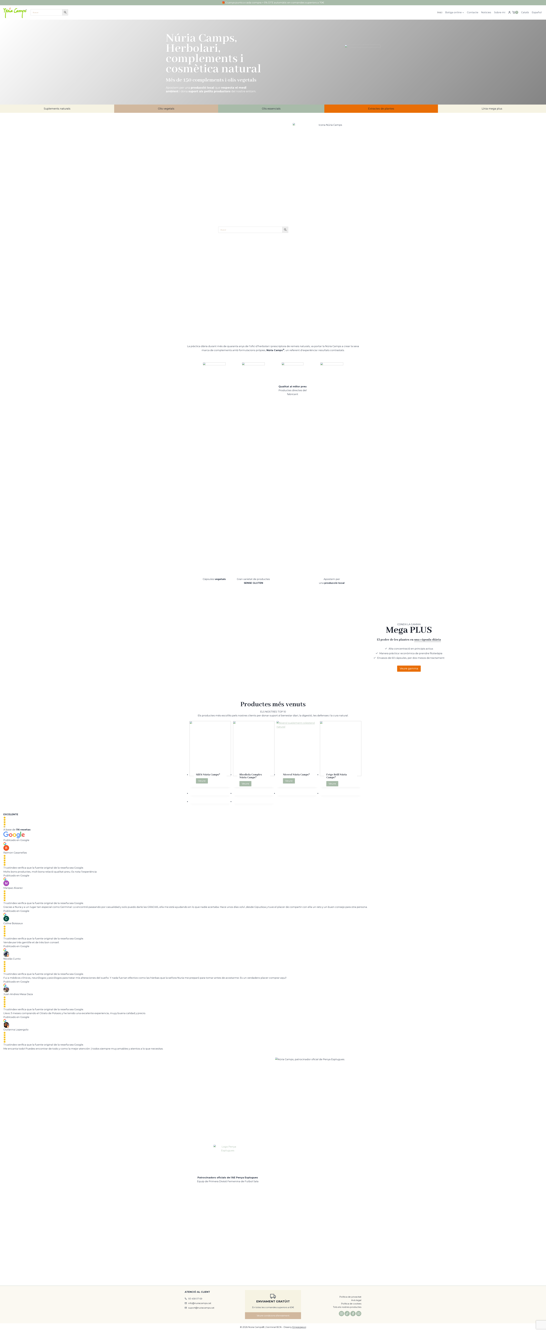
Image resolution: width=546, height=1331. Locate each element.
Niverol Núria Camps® (296, 774)
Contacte (472, 12)
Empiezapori (299, 1327)
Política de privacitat (350, 1296)
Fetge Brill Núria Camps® (336, 776)
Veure (203, 781)
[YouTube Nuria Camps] (358, 1313)
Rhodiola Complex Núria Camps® (250, 776)
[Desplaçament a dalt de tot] (540, 1320)
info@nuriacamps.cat (199, 1303)
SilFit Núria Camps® (208, 774)
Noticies (486, 12)
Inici (439, 12)
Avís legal (356, 1300)
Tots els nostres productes (347, 1307)
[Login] (509, 12)
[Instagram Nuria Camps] (341, 1313)
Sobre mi (499, 12)
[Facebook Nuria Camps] (353, 1313)
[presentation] (210, 748)
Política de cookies (351, 1303)
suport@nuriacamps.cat (201, 1307)
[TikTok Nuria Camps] (347, 1313)
